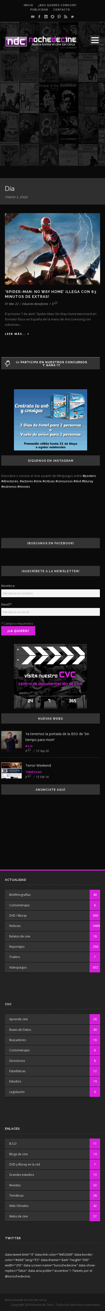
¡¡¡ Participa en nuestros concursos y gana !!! (51, 364)
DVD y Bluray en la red (24, 1164)
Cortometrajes (19, 905)
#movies (23, 486)
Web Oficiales (18, 1206)
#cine (38, 481)
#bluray (87, 481)
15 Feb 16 (42, 777)
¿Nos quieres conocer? (57, 5)
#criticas (48, 481)
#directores (9, 481)
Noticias (15, 926)
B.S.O (28, 746)
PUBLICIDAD (39, 9)
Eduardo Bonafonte (35, 304)
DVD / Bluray (18, 915)
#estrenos (9, 486)
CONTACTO (61, 9)
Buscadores (17, 1040)
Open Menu (95, 40)
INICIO (28, 5)
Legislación (17, 1092)
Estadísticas (17, 1071)
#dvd (77, 481)
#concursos (64, 481)
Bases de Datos (20, 1030)
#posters (89, 475)
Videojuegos (18, 967)
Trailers (14, 957)
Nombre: (8, 585)
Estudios (15, 1081)
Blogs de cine (18, 1154)
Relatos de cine (19, 936)
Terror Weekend (38, 765)
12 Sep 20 (42, 751)
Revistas (15, 1185)
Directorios (17, 1061)
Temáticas (33, 772)
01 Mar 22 (12, 304)
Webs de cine (18, 1216)
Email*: (6, 604)
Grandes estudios (21, 1175)
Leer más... (15, 334)
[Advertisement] (52, 113)
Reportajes (16, 947)
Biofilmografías (20, 895)
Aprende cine (18, 1019)
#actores (26, 481)
